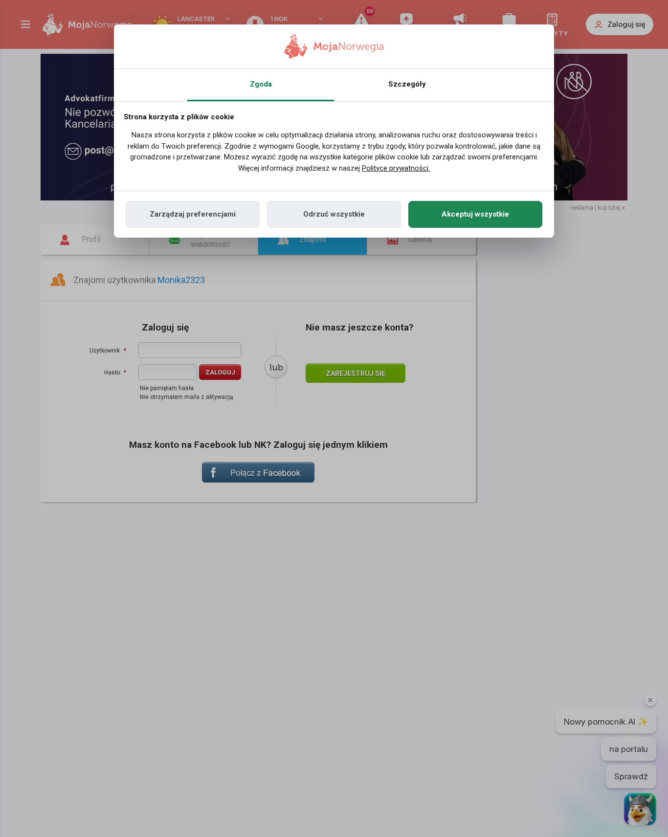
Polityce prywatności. (396, 168)
